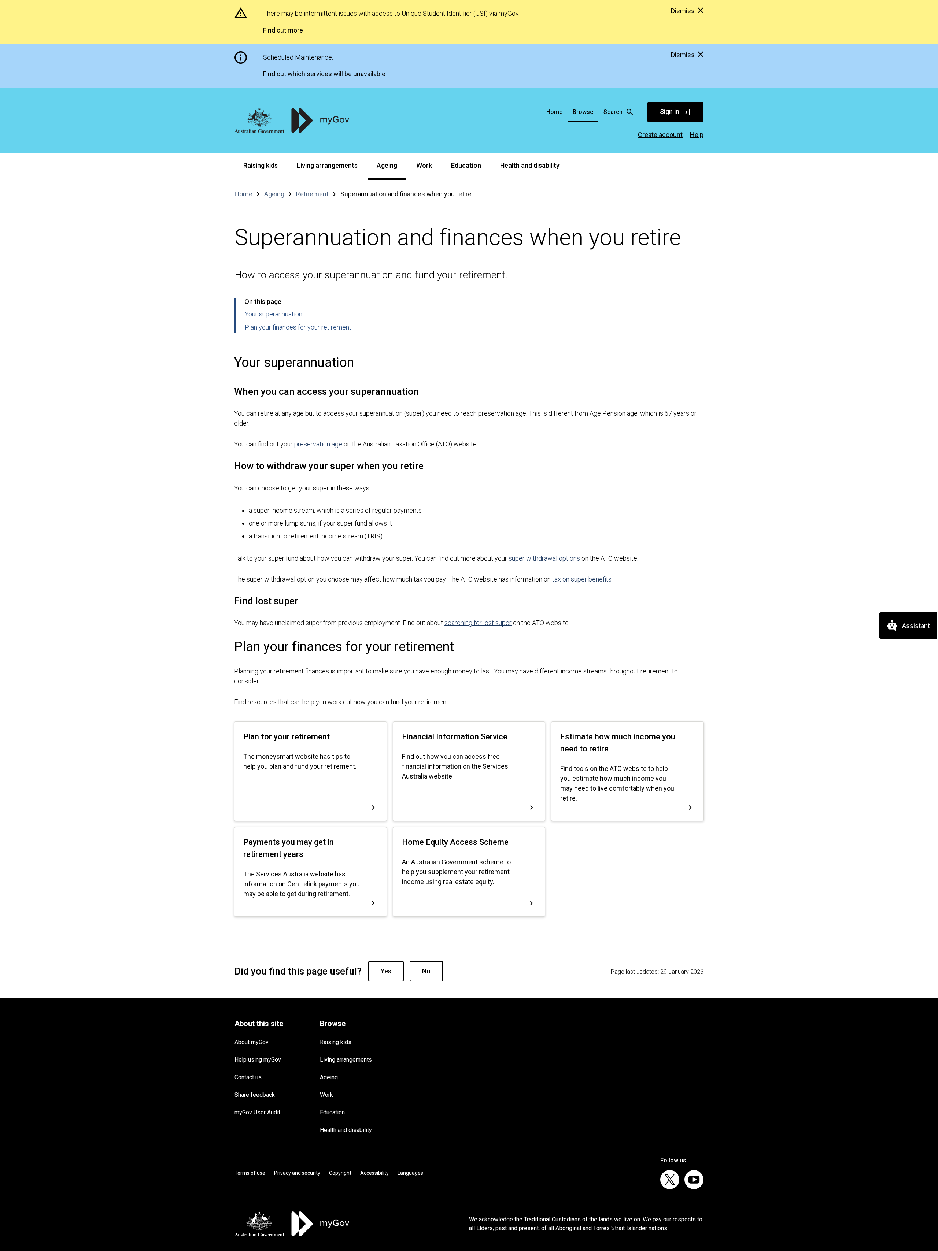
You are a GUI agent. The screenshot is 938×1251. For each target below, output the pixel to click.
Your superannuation (273, 314)
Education (466, 165)
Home (554, 111)
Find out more (283, 30)
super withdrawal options (544, 558)
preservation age (318, 444)
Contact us (248, 1077)
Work (424, 165)
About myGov (251, 1042)
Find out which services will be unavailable (324, 74)
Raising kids (260, 165)
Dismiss (683, 11)
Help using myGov (257, 1059)
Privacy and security (297, 1173)
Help (697, 134)
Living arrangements (327, 165)
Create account (660, 134)
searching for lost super (478, 623)
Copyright (340, 1173)
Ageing (387, 165)
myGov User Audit (257, 1112)
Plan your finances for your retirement (298, 327)
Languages (410, 1173)
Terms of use (249, 1173)
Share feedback (254, 1094)
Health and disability (530, 165)
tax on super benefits (582, 579)
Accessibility (374, 1173)
